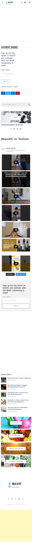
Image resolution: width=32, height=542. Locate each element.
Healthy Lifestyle (16, 461)
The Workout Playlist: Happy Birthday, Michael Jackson (17, 386)
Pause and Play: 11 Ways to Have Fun (19, 378)
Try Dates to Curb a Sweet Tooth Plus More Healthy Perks (18, 401)
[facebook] (3, 93)
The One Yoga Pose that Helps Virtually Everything (17, 408)
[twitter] (8, 93)
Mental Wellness (16, 448)
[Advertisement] (16, 25)
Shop (16, 117)
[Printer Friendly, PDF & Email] (9, 86)
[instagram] (17, 129)
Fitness (16, 423)
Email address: (5, 70)
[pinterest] (17, 93)
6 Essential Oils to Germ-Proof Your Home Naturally (18, 393)
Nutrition (16, 436)
